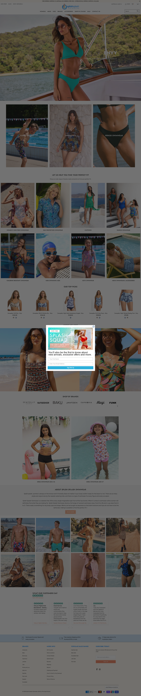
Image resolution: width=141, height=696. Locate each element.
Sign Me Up (70, 367)
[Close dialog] (93, 326)
